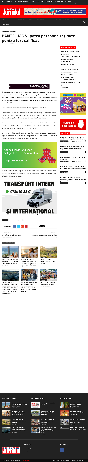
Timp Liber (6, 24)
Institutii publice (67, 77)
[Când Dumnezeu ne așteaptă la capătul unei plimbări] (48, 252)
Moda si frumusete (68, 64)
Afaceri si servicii (67, 74)
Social (50, 20)
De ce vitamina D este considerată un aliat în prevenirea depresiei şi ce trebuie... (72, 148)
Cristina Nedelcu (73, 172)
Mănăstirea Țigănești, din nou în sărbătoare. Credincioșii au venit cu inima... (48, 430)
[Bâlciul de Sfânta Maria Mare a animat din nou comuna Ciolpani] (48, 275)
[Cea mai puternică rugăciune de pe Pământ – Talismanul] (64, 413)
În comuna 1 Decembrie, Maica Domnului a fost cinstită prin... (48, 421)
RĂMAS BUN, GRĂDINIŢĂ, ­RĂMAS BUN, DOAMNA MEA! (78, 428)
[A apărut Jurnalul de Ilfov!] (35, 405)
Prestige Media (25, 460)
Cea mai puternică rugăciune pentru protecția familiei (75, 404)
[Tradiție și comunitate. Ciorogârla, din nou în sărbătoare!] (35, 413)
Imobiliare (65, 54)
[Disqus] (29, 323)
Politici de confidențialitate (61, 460)
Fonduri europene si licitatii (71, 82)
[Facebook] (62, 450)
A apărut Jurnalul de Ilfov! (48, 403)
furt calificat (12, 220)
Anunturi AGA (66, 85)
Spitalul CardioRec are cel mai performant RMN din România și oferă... (77, 421)
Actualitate (20, 20)
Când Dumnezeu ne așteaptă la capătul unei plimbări (48, 261)
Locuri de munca (67, 59)
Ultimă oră (13, 31)
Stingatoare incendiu (62, 1)
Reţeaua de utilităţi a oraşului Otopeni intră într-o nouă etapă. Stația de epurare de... (73, 168)
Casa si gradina (67, 62)
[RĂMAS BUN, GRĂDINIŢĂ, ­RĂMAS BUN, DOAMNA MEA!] (64, 430)
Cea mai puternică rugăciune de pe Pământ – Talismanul (77, 412)
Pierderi (65, 87)
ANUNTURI (49, 1)
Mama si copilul (67, 67)
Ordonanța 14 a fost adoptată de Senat (44, 236)
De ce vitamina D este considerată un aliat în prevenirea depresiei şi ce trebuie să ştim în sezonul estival (29, 263)
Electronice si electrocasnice (72, 56)
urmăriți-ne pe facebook (79, 4)
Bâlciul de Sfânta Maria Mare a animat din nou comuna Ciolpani (47, 284)
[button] (84, 22)
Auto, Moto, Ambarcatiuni (71, 51)
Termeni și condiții (77, 460)
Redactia (6, 43)
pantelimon (26, 220)
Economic (58, 20)
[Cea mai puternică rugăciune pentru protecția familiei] (64, 405)
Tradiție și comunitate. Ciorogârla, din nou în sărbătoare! (47, 412)
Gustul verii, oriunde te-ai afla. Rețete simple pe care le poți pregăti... (19, 404)
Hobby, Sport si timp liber (71, 69)
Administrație (40, 20)
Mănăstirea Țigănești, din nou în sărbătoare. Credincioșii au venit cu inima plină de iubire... (73, 179)
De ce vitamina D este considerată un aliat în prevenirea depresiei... (18, 412)
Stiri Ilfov (10, 20)
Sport (67, 20)
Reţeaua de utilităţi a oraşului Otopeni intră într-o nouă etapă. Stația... (19, 429)
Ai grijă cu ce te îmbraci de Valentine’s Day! (11, 236)
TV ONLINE (40, 1)
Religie (75, 20)
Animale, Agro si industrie (70, 72)
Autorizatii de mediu (69, 80)
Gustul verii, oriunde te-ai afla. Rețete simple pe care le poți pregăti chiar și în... (73, 138)
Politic (30, 20)
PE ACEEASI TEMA (8, 243)
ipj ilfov (19, 220)
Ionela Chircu (71, 141)
